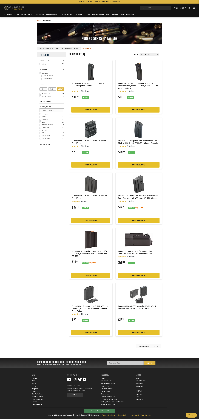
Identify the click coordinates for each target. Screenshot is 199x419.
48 (157, 346)
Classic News (105, 394)
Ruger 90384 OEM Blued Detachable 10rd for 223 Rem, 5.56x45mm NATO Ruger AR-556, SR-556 (138, 197)
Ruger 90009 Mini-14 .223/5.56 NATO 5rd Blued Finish (89, 142)
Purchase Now (90, 110)
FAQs (176, 8)
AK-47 (34, 386)
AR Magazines (48, 78)
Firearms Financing (107, 389)
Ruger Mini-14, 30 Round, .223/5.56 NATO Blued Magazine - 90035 (89, 84)
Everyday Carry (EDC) (39, 399)
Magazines (45, 73)
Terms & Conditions (108, 415)
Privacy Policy (122, 415)
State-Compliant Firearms (109, 404)
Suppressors (36, 391)
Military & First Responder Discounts (112, 402)
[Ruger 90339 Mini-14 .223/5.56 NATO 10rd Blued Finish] (91, 184)
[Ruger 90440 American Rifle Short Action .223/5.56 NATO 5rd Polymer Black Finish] (138, 240)
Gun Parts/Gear (37, 394)
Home (39, 20)
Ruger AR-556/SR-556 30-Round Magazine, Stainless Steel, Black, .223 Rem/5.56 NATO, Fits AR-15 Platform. (138, 85)
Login (137, 378)
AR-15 (34, 383)
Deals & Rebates (37, 404)
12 (151, 346)
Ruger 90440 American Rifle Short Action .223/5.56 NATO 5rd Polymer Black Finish (135, 252)
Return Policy (105, 386)
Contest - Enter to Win (108, 396)
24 (154, 346)
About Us (138, 394)
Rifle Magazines (48, 76)
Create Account (141, 381)
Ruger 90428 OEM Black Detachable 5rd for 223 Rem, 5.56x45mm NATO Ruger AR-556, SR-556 (89, 253)
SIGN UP (74, 395)
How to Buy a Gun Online (109, 399)
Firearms (35, 378)
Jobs (137, 397)
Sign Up (149, 363)
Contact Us (139, 399)
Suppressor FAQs (106, 381)
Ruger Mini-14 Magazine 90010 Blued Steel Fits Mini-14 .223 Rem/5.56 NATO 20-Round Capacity (138, 142)
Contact (183, 8)
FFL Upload (139, 386)
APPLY (60, 89)
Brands (34, 402)
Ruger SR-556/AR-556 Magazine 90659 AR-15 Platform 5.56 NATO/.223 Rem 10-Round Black (137, 307)
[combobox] (155, 8)
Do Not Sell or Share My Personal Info (99, 411)
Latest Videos (105, 391)
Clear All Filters (86, 48)
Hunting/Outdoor (37, 396)
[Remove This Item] (52, 48)
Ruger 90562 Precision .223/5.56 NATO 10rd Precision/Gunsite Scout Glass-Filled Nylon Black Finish (90, 308)
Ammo (34, 381)
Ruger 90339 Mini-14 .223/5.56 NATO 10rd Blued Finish (89, 197)
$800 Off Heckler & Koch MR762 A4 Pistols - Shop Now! (99, 2)
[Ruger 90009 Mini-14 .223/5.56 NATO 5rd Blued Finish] (91, 129)
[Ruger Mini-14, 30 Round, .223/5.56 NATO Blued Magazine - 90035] (91, 72)
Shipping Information (108, 383)
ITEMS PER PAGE (143, 346)
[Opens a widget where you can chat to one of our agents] (191, 415)
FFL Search (139, 383)
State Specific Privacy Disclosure (141, 415)
